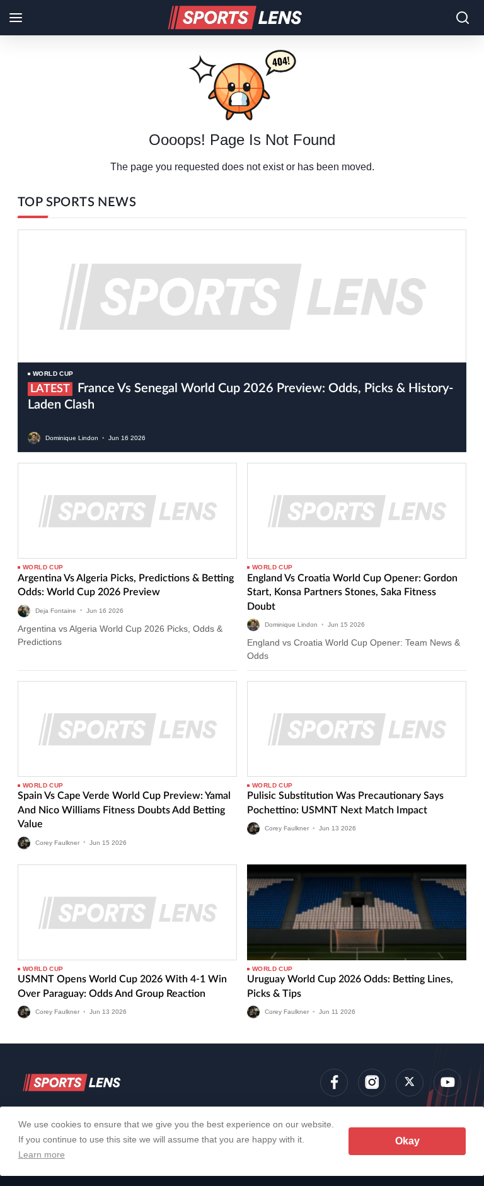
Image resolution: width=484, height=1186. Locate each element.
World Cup (53, 373)
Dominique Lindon (71, 437)
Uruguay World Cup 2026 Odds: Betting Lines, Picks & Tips (350, 986)
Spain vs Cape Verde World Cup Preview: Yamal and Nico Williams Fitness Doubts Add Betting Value (124, 810)
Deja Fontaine (55, 610)
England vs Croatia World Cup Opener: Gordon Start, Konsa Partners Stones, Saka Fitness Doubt (352, 592)
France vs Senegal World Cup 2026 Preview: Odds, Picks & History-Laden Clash (240, 396)
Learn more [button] (41, 1154)
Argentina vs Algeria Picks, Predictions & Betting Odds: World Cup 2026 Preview (126, 585)
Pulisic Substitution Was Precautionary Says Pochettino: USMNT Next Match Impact (345, 803)
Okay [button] (407, 1141)
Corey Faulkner (57, 842)
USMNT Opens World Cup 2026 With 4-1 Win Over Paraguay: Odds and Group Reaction (122, 986)
